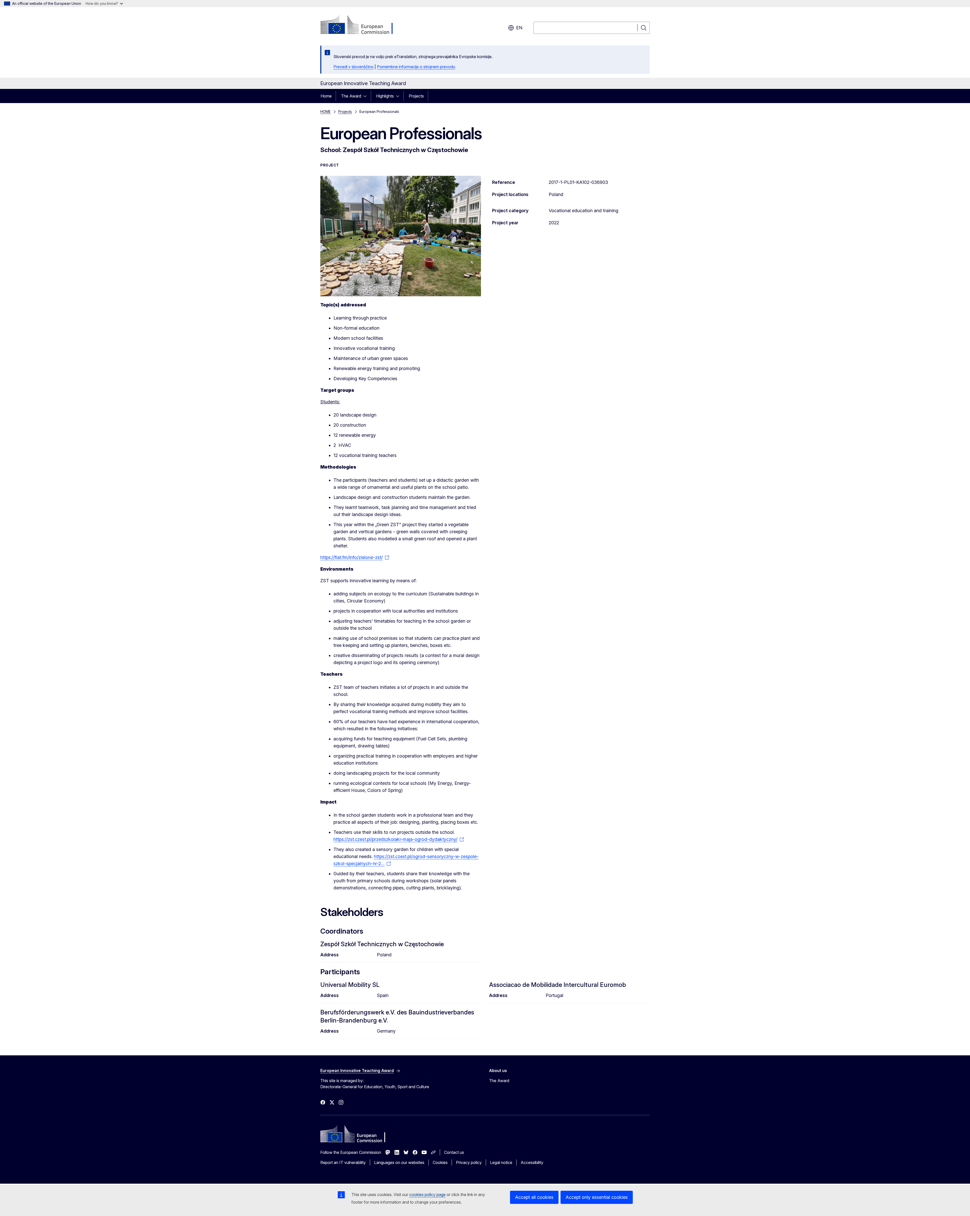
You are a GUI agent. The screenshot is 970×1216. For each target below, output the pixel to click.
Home (326, 96)
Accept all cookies (534, 1197)
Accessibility (532, 1162)
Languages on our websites (399, 1162)
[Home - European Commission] (361, 25)
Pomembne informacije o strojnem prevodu (416, 66)
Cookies (440, 1162)
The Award (351, 96)
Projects (416, 96)
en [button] (519, 27)
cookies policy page (427, 1194)
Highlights (385, 96)
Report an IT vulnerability (343, 1162)
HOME (325, 111)
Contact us (454, 1152)
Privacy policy (469, 1162)
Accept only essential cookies (597, 1197)
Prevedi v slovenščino (353, 66)
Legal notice (501, 1162)
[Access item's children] (366, 96)
